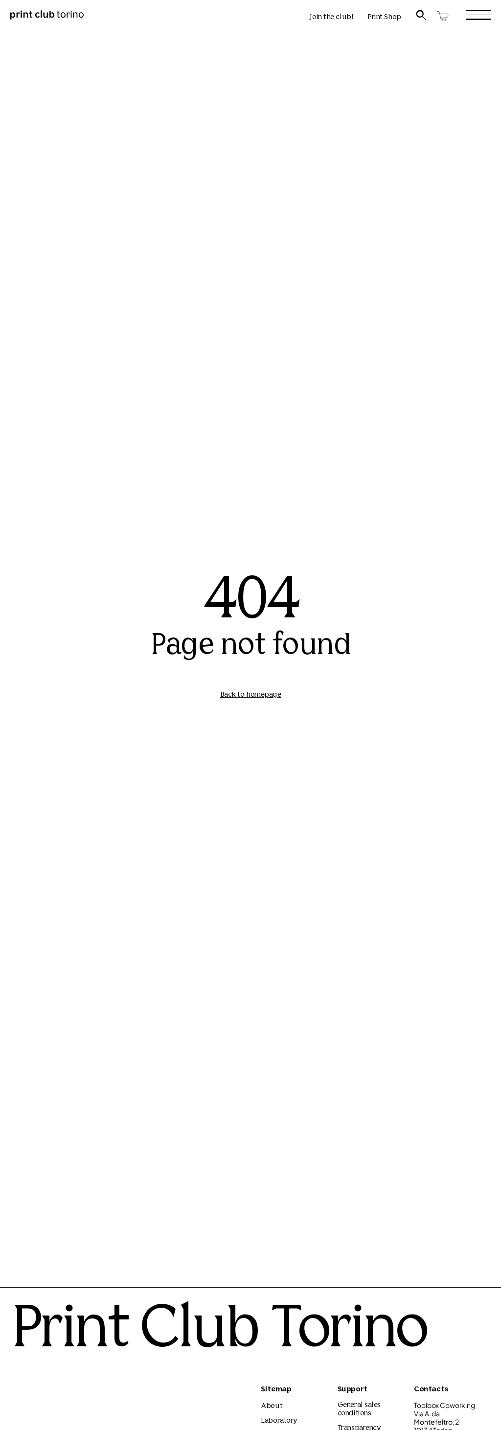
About (271, 1406)
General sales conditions (359, 1409)
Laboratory (279, 1421)
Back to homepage (250, 695)
